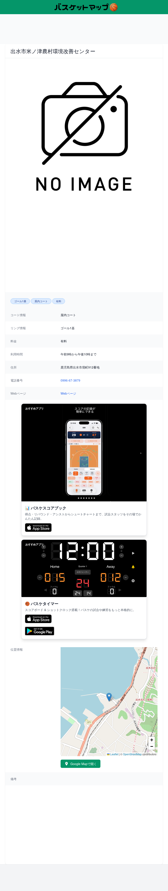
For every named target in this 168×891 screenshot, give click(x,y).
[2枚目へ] (78, 498)
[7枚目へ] (91, 498)
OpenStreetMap (132, 754)
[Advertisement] (84, 31)
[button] (109, 697)
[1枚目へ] (75, 498)
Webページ (68, 393)
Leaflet (114, 754)
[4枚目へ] (83, 498)
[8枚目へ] (94, 498)
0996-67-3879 (70, 380)
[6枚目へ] (89, 498)
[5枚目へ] (86, 498)
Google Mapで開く (83, 764)
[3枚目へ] (81, 498)
